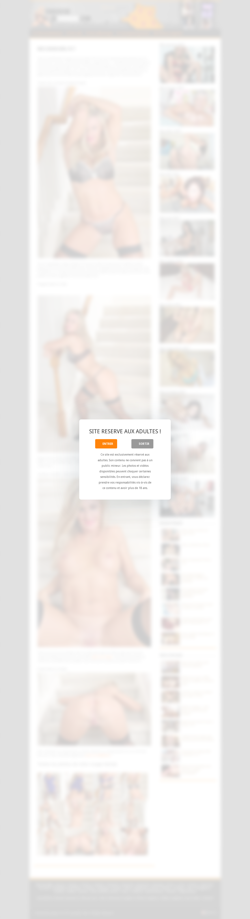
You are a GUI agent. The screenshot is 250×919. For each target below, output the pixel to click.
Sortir (144, 444)
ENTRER (107, 444)
